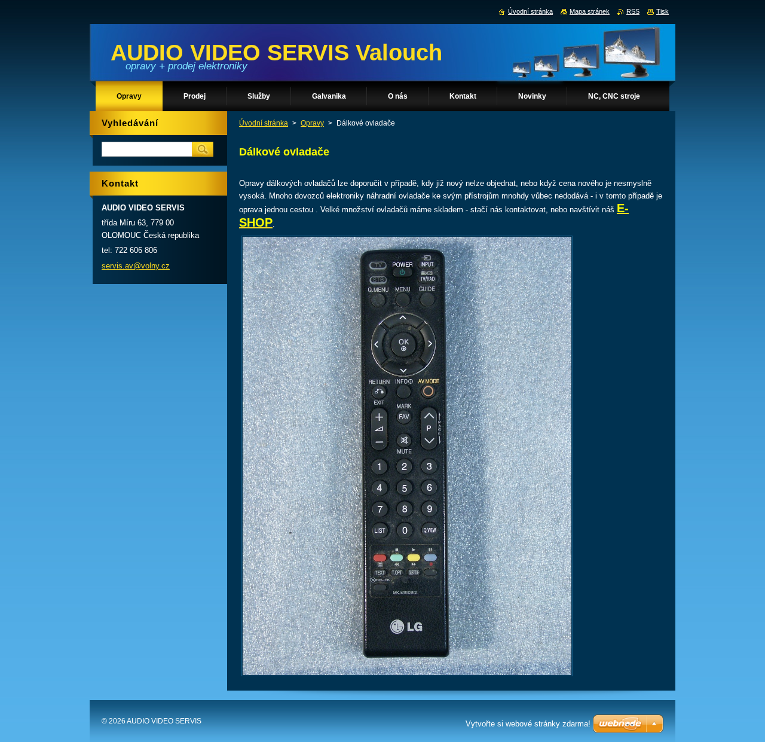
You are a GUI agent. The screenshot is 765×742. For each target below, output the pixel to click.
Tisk (662, 11)
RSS (632, 11)
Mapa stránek (590, 11)
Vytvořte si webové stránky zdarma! (528, 723)
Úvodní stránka (263, 123)
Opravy (312, 123)
